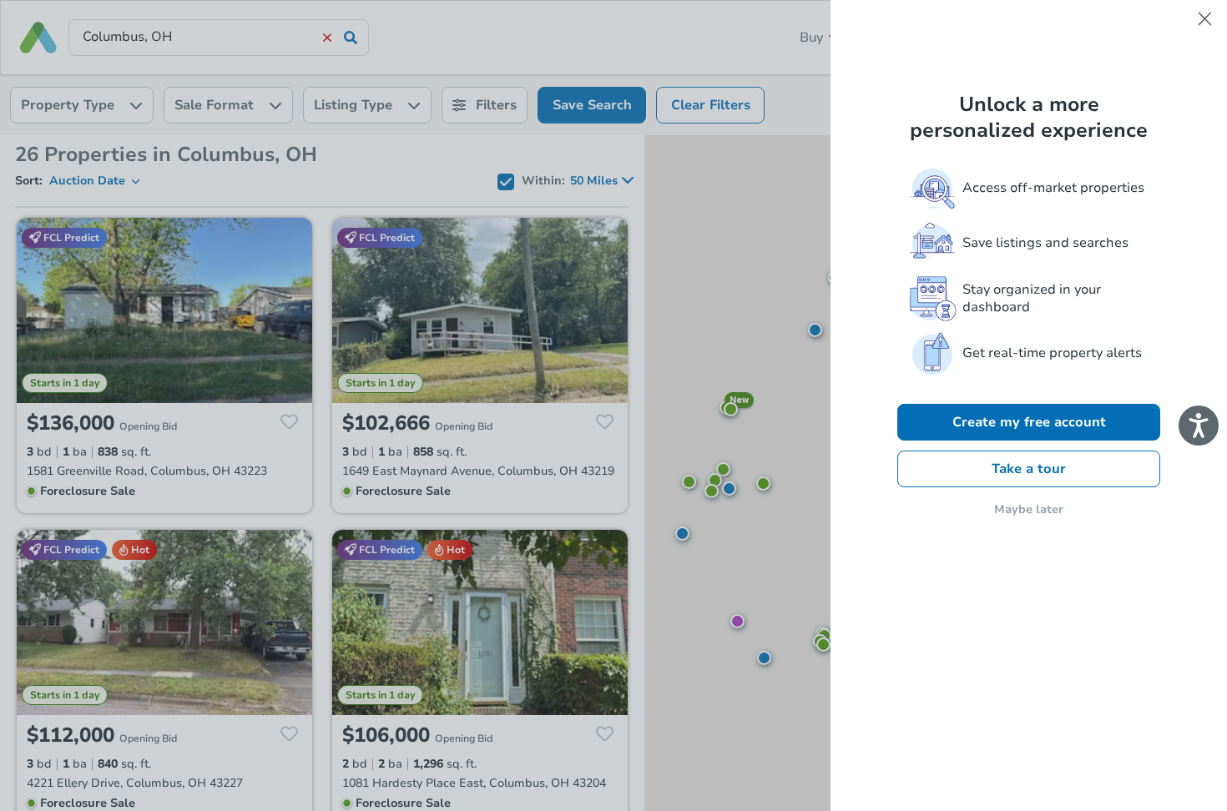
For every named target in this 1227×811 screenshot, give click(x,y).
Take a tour (1029, 469)
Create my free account (1029, 422)
